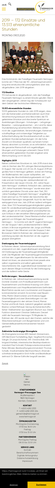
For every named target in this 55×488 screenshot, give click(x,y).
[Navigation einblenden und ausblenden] (4, 9)
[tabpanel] (27, 59)
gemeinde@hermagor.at (27, 414)
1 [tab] (24, 70)
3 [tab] (30, 70)
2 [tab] (27, 70)
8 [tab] (46, 70)
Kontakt (27, 450)
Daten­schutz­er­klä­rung (27, 458)
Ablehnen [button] (14, 485)
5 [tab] (36, 70)
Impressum (27, 461)
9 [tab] (49, 70)
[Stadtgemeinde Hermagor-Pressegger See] (35, 7)
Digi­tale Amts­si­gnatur (27, 455)
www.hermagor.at (27, 416)
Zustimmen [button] (41, 485)
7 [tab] (43, 70)
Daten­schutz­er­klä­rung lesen (16, 477)
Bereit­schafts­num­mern (27, 453)
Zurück (5, 363)
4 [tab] (33, 70)
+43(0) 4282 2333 (28, 408)
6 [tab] (39, 70)
